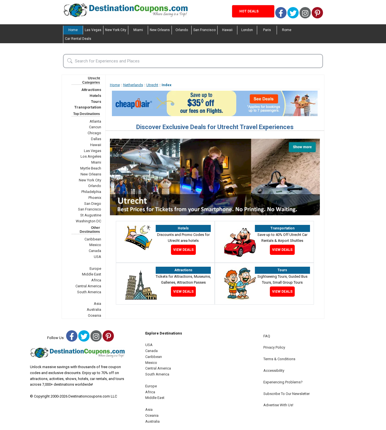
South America (89, 292)
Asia (97, 303)
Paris (267, 30)
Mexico (95, 245)
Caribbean (92, 239)
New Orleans (160, 30)
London (247, 30)
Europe (95, 268)
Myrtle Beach (90, 168)
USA (97, 257)
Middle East (91, 274)
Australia (94, 309)
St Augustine (90, 215)
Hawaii (227, 30)
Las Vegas (93, 30)
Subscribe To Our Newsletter (286, 394)
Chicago (94, 133)
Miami (138, 30)
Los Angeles (91, 156)
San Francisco (204, 30)
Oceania (94, 315)
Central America (88, 286)
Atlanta (95, 121)
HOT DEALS (249, 11)
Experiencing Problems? (283, 382)
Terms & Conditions (279, 359)
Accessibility (273, 370)
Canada (95, 251)
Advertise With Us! (278, 405)
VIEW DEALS (183, 250)
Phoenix (94, 198)
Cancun (95, 127)
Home (73, 30)
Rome (286, 30)
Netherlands (133, 85)
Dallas (96, 139)
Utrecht (152, 85)
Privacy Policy (274, 347)
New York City (115, 30)
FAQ (266, 336)
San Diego (92, 203)
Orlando (181, 30)
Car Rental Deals (78, 39)
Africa (96, 280)
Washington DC (88, 221)
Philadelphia (91, 192)
